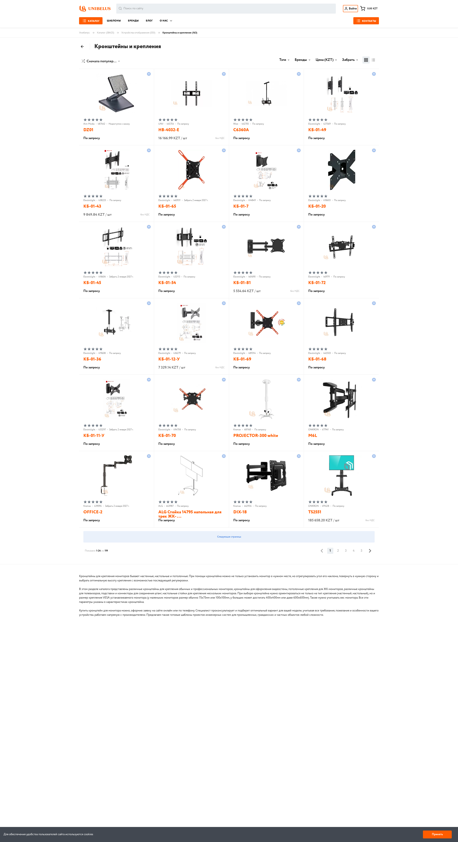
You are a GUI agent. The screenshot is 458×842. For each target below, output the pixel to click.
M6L (312, 436)
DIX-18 (240, 512)
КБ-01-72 (317, 283)
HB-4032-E (168, 130)
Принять (437, 834)
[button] (101, 61)
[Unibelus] (95, 8)
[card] (366, 60)
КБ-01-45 (92, 283)
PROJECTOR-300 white (255, 436)
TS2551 (314, 512)
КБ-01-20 (317, 206)
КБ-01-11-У (93, 436)
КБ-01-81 (242, 283)
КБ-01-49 (317, 130)
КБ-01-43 (92, 206)
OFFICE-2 (92, 512)
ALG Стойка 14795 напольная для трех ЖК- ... (189, 514)
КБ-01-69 (242, 359)
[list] (373, 60)
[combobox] (226, 9)
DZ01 (88, 130)
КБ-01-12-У (169, 359)
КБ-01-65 (167, 206)
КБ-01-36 (92, 359)
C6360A (241, 130)
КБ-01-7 (241, 206)
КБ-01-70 (167, 436)
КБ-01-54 (167, 283)
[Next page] (370, 551)
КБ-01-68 (317, 359)
